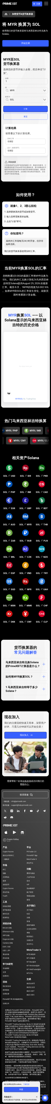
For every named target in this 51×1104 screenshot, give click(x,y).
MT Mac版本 (31, 962)
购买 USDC (31, 995)
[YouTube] (31, 810)
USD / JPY (6, 950)
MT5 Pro (30, 973)
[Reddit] (5, 817)
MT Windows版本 (33, 966)
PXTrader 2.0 (31, 852)
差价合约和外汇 (8, 855)
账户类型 (30, 892)
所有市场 (6, 892)
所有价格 (6, 958)
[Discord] (11, 817)
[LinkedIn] (18, 810)
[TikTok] (37, 810)
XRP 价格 (6, 935)
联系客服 (24, 794)
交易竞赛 (6, 994)
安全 (28, 881)
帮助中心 (24, 784)
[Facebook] (24, 810)
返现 (28, 900)
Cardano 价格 (8, 943)
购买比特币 (31, 983)
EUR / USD (6, 947)
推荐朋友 (6, 990)
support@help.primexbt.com (21, 805)
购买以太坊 (31, 987)
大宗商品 (6, 877)
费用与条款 (31, 873)
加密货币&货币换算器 (22, 14)
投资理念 (6, 918)
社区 (28, 914)
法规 (28, 918)
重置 (25, 116)
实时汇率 (10, 139)
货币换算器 (7, 910)
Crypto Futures (8, 852)
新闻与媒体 (31, 925)
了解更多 (26, 1084)
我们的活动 (7, 986)
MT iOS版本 (31, 958)
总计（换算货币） (13, 148)
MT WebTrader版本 (34, 969)
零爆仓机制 (31, 896)
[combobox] (26, 90)
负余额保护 (31, 888)
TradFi (5, 896)
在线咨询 (26, 781)
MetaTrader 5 (32, 859)
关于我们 (30, 910)
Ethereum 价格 (8, 932)
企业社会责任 (31, 929)
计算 (25, 109)
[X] (5, 810)
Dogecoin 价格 (8, 939)
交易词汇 (6, 976)
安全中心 (30, 944)
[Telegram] (44, 810)
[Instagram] (11, 810)
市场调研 (6, 968)
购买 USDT (30, 991)
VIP (28, 885)
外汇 (4, 869)
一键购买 (6, 859)
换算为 (7, 97)
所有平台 (30, 863)
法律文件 (30, 940)
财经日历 (6, 914)
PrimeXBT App (32, 855)
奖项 (28, 921)
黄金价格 (6, 954)
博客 (28, 933)
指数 (4, 873)
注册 (38, 4)
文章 (4, 972)
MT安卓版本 (31, 954)
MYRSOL (19, 399)
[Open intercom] (45, 1098)
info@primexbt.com (18, 801)
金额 (6, 78)
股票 (4, 881)
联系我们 (30, 936)
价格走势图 (7, 906)
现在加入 (24, 735)
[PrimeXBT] (9, 4)
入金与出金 (31, 877)
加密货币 (6, 885)
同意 (21, 1089)
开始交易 (25, 43)
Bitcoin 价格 (7, 928)
